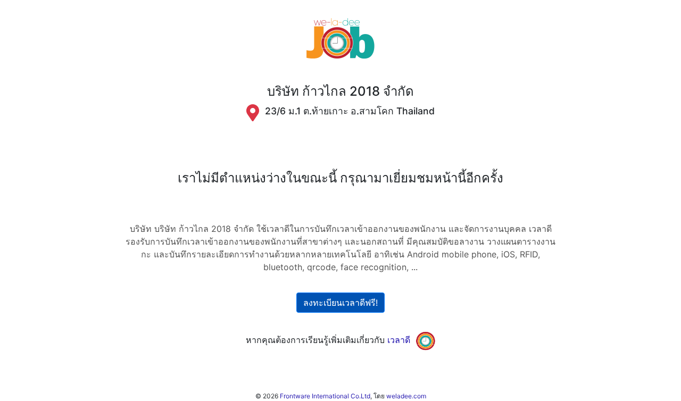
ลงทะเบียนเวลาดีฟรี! (340, 302)
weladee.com (406, 396)
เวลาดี (398, 340)
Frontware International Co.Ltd (325, 396)
